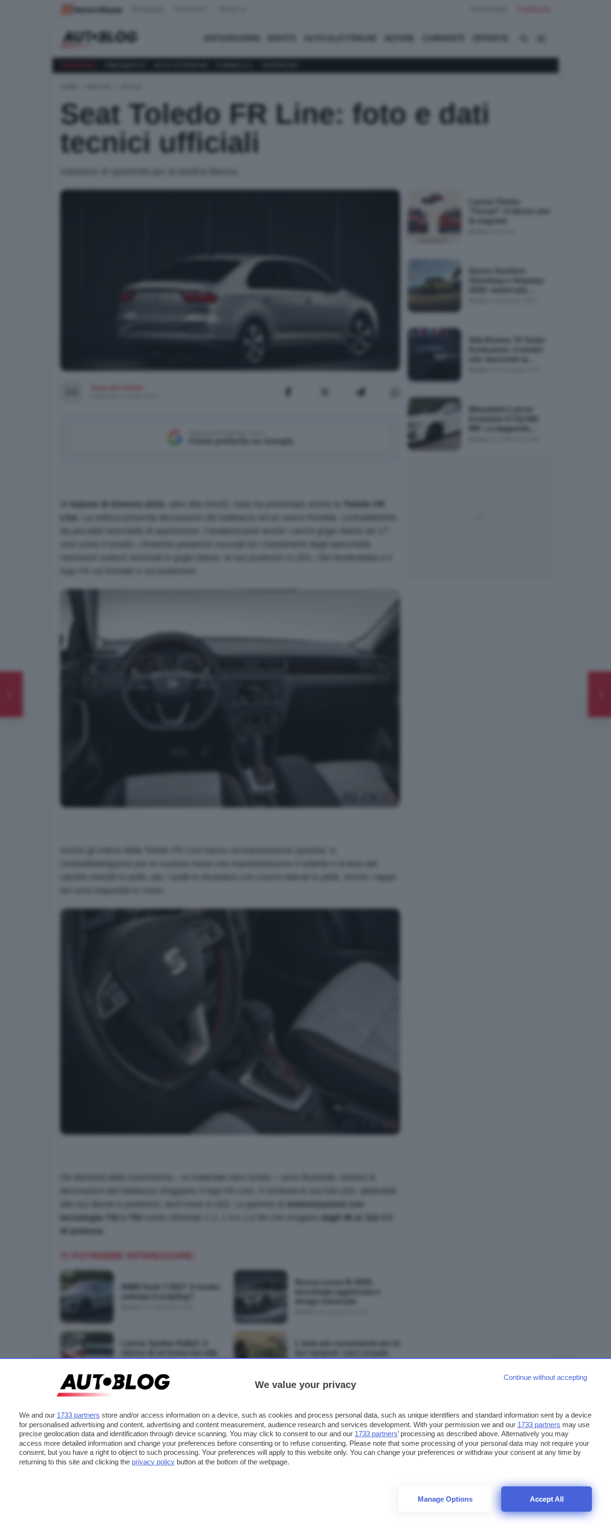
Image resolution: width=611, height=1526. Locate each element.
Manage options (445, 1499)
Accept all (547, 1499)
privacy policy (153, 1462)
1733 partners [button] (78, 1415)
